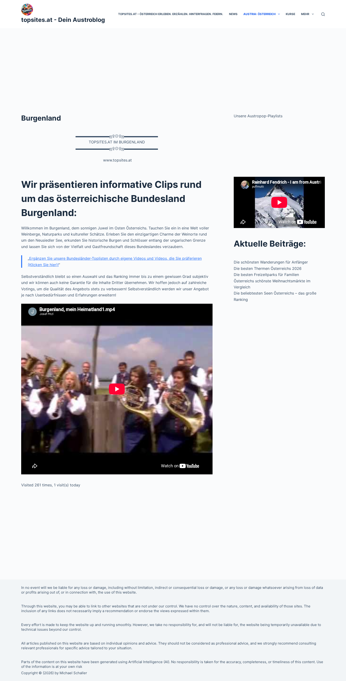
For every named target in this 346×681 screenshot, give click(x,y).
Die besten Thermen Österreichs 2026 (268, 268)
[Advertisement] (173, 63)
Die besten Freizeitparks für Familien (266, 274)
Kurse (290, 14)
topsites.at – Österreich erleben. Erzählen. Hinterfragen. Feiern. (170, 14)
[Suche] (323, 14)
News (233, 14)
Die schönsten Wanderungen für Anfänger (271, 262)
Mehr (305, 14)
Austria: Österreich (259, 14)
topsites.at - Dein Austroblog (63, 19)
